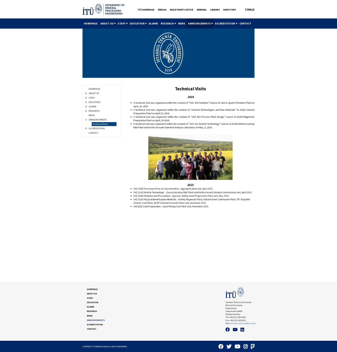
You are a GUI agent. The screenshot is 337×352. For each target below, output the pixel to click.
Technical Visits (100, 124)
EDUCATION (137, 23)
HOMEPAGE (91, 23)
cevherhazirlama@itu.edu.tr (243, 323)
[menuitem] (90, 23)
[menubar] (167, 23)
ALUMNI (153, 23)
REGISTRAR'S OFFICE (181, 9)
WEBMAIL (202, 9)
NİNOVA (162, 9)
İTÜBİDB (97, 346)
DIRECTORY (229, 9)
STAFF (121, 23)
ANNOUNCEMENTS (199, 23)
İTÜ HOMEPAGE (146, 9)
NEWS (181, 23)
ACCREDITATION (225, 23)
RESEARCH (167, 23)
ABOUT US (106, 23)
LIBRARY (215, 9)
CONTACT (245, 23)
